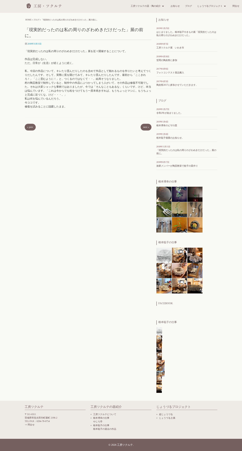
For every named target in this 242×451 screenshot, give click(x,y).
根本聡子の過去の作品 (104, 429)
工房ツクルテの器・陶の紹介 (146, 6)
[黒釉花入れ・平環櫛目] (179, 224)
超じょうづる (166, 414)
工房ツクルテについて (104, 414)
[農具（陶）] (164, 209)
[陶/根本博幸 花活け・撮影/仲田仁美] (179, 194)
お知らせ (175, 6)
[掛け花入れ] (194, 209)
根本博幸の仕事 (101, 418)
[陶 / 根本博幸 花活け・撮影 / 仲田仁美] (194, 194)
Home (28, 20)
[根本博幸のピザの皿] (164, 194)
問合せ (235, 6)
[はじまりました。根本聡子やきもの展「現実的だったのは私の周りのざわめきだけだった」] (164, 254)
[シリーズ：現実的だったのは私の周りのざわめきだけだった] (194, 254)
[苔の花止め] (179, 209)
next (146, 127)
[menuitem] (148, 6)
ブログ (188, 6)
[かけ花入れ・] (164, 224)
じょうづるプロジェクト (210, 6)
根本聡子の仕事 (101, 425)
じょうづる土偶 (167, 418)
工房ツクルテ (45, 6)
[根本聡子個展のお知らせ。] (179, 254)
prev (30, 127)
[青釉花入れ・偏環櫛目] (194, 224)
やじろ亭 (97, 421)
